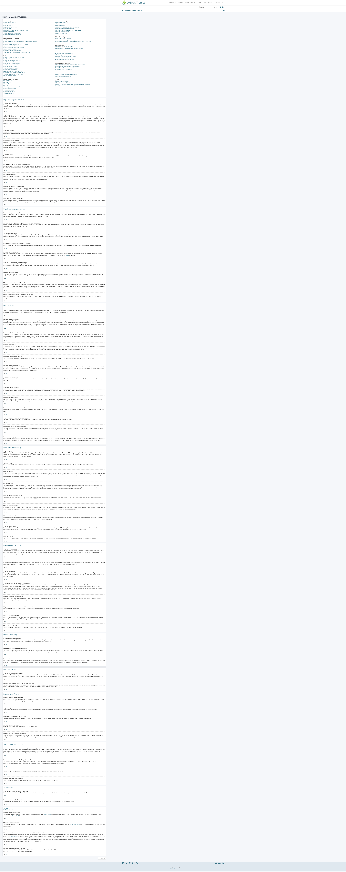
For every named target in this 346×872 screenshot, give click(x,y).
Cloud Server (190, 2)
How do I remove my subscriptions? (64, 69)
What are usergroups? (60, 25)
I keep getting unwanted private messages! (65, 40)
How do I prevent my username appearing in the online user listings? (20, 41)
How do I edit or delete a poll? (10, 65)
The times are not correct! (9, 43)
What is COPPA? (7, 24)
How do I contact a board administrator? (65, 86)
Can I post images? (8, 85)
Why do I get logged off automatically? (12, 33)
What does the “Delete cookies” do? (12, 34)
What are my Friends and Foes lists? (64, 46)
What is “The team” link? (61, 33)
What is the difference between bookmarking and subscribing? (70, 64)
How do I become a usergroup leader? (64, 28)
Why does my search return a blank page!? (65, 56)
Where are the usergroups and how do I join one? (67, 27)
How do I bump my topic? (9, 75)
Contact (211, 2)
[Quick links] (224, 10)
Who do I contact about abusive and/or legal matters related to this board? (73, 84)
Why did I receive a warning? (10, 69)
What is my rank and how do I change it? (13, 50)
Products (172, 2)
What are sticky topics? (9, 90)
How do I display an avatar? (9, 49)
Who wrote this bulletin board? (62, 81)
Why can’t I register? (8, 25)
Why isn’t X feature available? (62, 83)
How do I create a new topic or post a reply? (14, 57)
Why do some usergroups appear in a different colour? (68, 30)
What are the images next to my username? (13, 47)
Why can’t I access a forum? (10, 66)
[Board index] (133, 2)
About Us (219, 2)
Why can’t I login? (7, 28)
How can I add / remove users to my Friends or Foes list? (69, 48)
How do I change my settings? (10, 40)
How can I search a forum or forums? (64, 53)
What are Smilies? (7, 84)
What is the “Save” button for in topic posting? (14, 72)
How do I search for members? (62, 58)
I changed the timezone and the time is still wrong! (15, 44)
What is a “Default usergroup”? (62, 31)
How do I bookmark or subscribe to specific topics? (67, 66)
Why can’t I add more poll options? (11, 63)
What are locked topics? (9, 91)
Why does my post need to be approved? (13, 74)
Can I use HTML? (7, 82)
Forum (199, 2)
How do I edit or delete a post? (10, 59)
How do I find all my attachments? (63, 76)
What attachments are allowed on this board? (66, 74)
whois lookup (14, 836)
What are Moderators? (60, 24)
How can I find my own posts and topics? (65, 59)
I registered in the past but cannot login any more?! (15, 30)
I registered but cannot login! (10, 27)
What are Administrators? (61, 22)
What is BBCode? (7, 81)
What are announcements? (9, 88)
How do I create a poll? (8, 62)
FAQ (205, 2)
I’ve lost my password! (8, 31)
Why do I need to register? (9, 22)
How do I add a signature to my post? (12, 60)
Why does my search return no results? (64, 55)
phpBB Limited (47, 814)
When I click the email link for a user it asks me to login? (16, 52)
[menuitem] (220, 7)
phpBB (67, 255)
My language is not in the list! (10, 46)
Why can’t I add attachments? (10, 68)
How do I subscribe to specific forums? (64, 67)
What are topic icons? (8, 93)
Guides (180, 2)
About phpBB (15, 815)
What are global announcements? (11, 87)
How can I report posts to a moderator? (12, 71)
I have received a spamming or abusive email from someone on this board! (73, 41)
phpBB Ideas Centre (74, 824)
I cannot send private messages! (63, 38)
